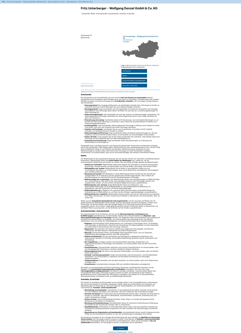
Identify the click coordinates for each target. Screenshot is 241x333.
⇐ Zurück (120, 328)
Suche (130, 332)
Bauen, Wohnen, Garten (56, 2)
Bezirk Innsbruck (153, 65)
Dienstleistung (71, 2)
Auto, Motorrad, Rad (85, 2)
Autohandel (126, 71)
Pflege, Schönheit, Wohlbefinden (34, 2)
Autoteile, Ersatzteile (129, 85)
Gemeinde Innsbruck (137, 65)
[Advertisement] (120, 25)
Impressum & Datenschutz (117, 332)
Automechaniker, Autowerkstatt (133, 81)
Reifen (124, 76)
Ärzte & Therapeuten (14, 2)
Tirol (3, 2)
